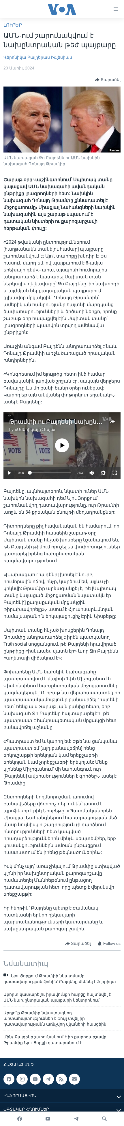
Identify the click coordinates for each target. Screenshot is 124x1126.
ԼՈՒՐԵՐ (12, 25)
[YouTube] (48, 1119)
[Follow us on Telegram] (48, 1079)
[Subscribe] (74, 1079)
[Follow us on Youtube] (35, 1079)
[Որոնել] (104, 1119)
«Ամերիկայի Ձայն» (35, 429)
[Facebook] (19, 1119)
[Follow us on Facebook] (8, 1079)
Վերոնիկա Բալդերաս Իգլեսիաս (37, 57)
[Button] (108, 79)
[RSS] (61, 1079)
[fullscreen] (115, 473)
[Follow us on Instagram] (21, 1079)
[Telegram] (76, 1119)
